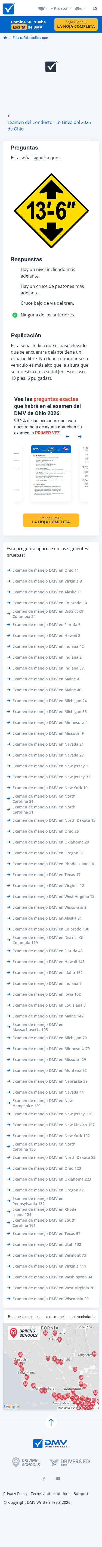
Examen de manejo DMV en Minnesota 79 (51, 1048)
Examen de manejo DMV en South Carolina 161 (44, 1223)
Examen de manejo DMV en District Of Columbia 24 (48, 614)
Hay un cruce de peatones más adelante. (52, 289)
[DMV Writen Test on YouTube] (58, 1479)
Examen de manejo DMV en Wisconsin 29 (51, 1298)
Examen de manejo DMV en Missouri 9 (48, 733)
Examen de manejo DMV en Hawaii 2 (46, 635)
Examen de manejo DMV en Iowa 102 (47, 994)
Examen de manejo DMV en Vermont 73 (49, 1255)
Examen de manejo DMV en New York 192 (51, 1135)
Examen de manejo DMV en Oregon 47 (48, 1190)
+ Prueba (59, 8)
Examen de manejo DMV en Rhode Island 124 (44, 1212)
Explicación (26, 335)
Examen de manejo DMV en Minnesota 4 (50, 722)
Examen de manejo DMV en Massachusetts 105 (38, 1027)
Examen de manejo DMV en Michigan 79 (50, 1037)
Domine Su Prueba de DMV (28, 24)
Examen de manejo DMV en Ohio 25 (46, 831)
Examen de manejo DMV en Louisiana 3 (49, 1005)
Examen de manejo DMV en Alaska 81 (47, 918)
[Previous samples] (67, 436)
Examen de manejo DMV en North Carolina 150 (44, 1146)
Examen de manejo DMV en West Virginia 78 (53, 1287)
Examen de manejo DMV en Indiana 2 (47, 657)
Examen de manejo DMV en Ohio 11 (46, 570)
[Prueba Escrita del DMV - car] (80, 8)
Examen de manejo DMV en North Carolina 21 (44, 798)
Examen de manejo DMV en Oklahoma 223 (52, 1179)
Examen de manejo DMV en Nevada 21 (48, 744)
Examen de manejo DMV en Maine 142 (48, 1016)
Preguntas (24, 147)
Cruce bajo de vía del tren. (47, 303)
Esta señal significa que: (30, 38)
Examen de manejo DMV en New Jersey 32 (51, 776)
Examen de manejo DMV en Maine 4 (46, 678)
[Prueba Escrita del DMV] (9, 8)
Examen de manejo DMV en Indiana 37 (48, 668)
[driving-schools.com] (26, 1462)
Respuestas (26, 259)
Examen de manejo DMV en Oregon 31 (48, 852)
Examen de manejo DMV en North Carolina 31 (44, 809)
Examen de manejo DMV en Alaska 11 (47, 591)
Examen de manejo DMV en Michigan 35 (50, 711)
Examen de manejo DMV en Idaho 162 (48, 972)
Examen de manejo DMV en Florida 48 (48, 950)
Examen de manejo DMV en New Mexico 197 (54, 1124)
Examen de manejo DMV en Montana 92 (50, 1070)
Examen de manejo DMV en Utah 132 (47, 1244)
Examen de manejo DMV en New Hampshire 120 (43, 1103)
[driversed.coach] (69, 1462)
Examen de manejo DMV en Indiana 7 (47, 983)
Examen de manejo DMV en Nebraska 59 (50, 1081)
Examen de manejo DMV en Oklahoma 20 (51, 842)
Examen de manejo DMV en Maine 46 (47, 689)
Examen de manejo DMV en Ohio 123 (47, 1168)
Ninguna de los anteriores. (48, 315)
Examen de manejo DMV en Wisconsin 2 (49, 907)
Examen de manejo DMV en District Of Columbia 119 (48, 940)
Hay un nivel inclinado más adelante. (48, 272)
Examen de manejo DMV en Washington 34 (52, 1277)
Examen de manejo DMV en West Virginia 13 (53, 896)
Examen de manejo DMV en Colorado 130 (51, 929)
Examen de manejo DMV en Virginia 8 (47, 581)
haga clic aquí (76, 24)
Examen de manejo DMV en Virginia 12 (48, 885)
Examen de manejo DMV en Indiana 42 (48, 646)
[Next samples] (79, 436)
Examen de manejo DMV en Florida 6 (47, 624)
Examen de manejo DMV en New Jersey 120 (52, 1113)
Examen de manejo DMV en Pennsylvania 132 (38, 1201)
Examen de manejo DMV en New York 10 (50, 787)
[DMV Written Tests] (51, 1422)
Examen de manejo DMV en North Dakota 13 (54, 820)
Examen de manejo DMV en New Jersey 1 (50, 765)
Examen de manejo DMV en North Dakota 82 (54, 1157)
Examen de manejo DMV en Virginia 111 (49, 1266)
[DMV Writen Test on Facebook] (44, 1479)
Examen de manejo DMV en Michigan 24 (50, 700)
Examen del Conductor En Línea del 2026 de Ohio (49, 125)
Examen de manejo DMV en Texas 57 (47, 1233)
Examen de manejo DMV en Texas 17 (47, 874)
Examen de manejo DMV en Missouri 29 (49, 1059)
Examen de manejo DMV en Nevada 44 (48, 1092)
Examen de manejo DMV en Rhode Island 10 (53, 863)
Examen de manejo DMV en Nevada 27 (48, 755)
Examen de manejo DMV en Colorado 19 (50, 602)
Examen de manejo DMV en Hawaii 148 (49, 961)
